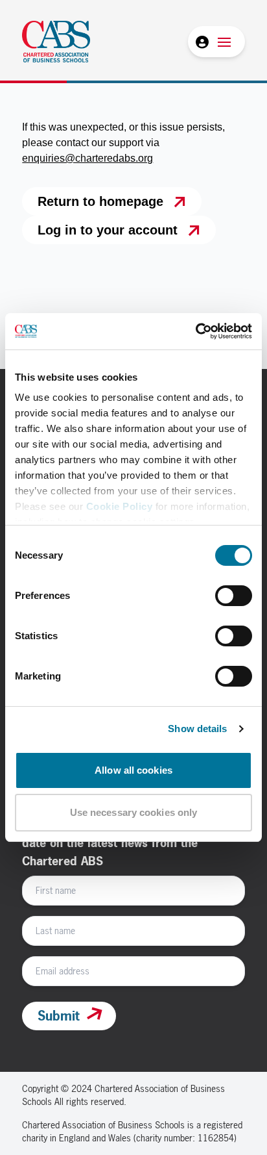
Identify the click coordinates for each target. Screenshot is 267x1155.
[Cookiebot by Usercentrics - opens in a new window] (195, 331)
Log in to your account (108, 230)
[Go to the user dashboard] (201, 41)
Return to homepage (100, 201)
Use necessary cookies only (134, 812)
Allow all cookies (133, 770)
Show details (197, 728)
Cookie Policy (119, 506)
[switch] (233, 595)
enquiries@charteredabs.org (87, 158)
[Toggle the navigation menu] (224, 41)
